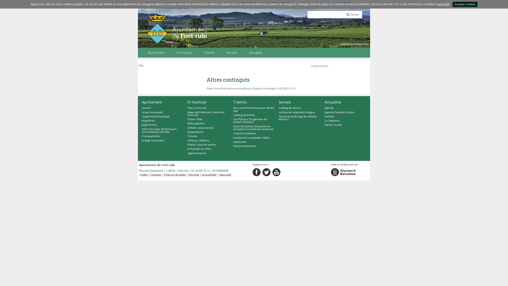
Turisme (192, 136)
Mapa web (225, 174)
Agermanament (197, 153)
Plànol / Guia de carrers (202, 144)
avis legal (443, 4)
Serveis (285, 102)
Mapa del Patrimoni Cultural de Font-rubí (206, 113)
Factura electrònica (244, 146)
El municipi (197, 102)
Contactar (155, 174)
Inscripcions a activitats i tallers (251, 137)
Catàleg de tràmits (244, 115)
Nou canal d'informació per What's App (254, 109)
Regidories (148, 120)
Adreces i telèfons (198, 140)
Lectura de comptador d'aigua (297, 112)
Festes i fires (195, 119)
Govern (146, 108)
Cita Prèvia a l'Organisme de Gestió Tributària (250, 120)
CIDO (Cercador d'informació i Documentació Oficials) (159, 130)
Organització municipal (155, 116)
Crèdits (144, 174)
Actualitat (332, 102)
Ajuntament (152, 102)
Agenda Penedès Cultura (339, 112)
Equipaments (195, 132)
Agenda (329, 108)
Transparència (151, 136)
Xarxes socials (333, 125)
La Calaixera (331, 120)
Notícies (329, 116)
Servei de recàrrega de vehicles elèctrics (298, 118)
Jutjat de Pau (149, 125)
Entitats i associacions (201, 127)
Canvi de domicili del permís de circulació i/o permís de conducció (253, 128)
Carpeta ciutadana (244, 133)
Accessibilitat (209, 174)
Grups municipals (152, 112)
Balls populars (196, 123)
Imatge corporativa (153, 140)
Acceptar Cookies (465, 4)
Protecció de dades (175, 174)
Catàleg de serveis (290, 108)
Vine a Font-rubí (197, 108)
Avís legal (194, 174)
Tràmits (240, 102)
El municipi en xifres (199, 149)
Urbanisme (239, 142)
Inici (141, 65)
